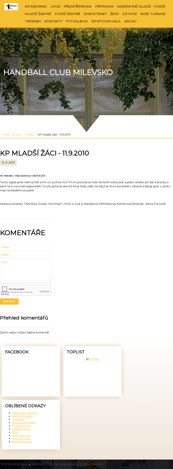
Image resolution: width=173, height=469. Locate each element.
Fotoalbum (77, 21)
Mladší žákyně (38, 14)
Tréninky (33, 21)
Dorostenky (95, 14)
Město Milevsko (22, 416)
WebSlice (38, 464)
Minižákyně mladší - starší (141, 6)
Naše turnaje (153, 14)
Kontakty (54, 21)
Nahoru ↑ (98, 464)
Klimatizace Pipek (24, 422)
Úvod (55, 6)
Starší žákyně (67, 14)
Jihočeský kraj (21, 435)
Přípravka (104, 6)
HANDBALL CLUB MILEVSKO (58, 72)
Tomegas (18, 419)
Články (29, 134)
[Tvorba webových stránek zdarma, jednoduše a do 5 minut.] (29, 464)
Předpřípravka (78, 6)
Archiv (130, 21)
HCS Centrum (21, 438)
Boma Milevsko (22, 441)
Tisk (49, 464)
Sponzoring (36, 6)
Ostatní (129, 14)
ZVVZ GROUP (21, 425)
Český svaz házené (24, 413)
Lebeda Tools (21, 429)
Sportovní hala (106, 21)
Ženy (114, 14)
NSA (15, 432)
